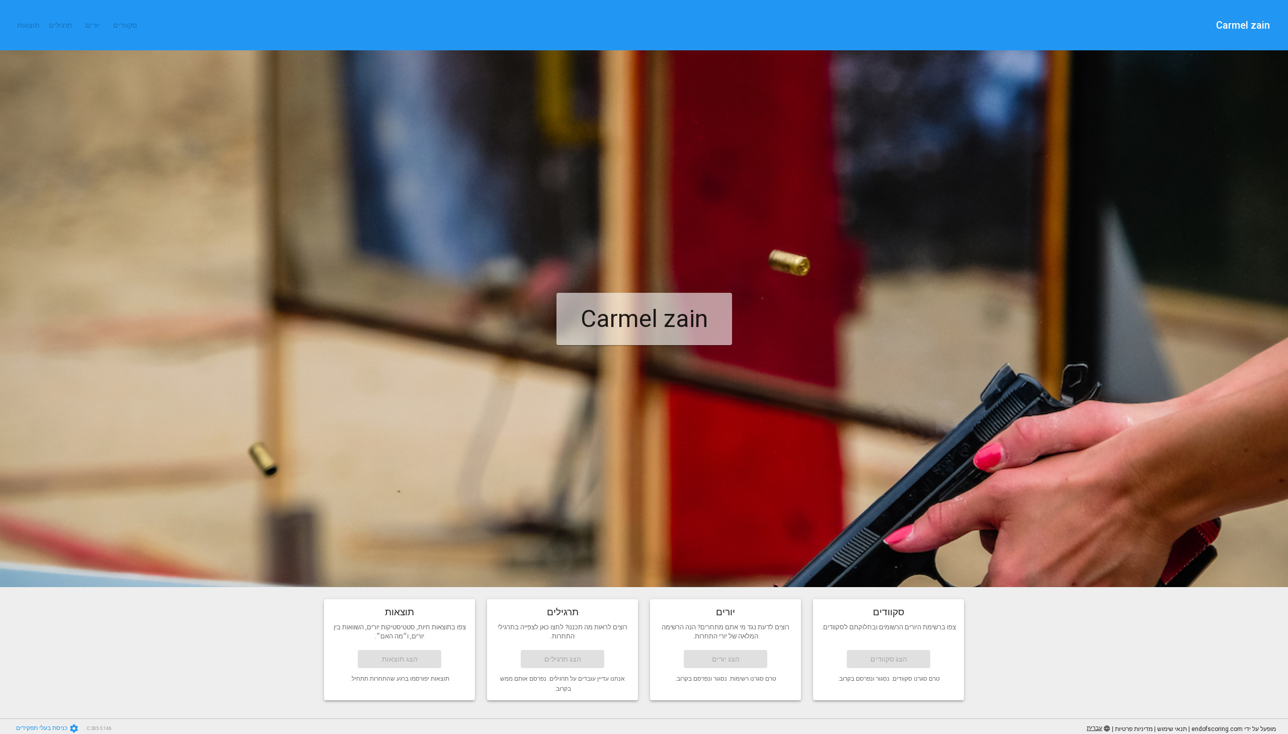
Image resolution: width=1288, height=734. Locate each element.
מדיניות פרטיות (1134, 728)
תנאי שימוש (1172, 728)
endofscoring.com (1217, 728)
